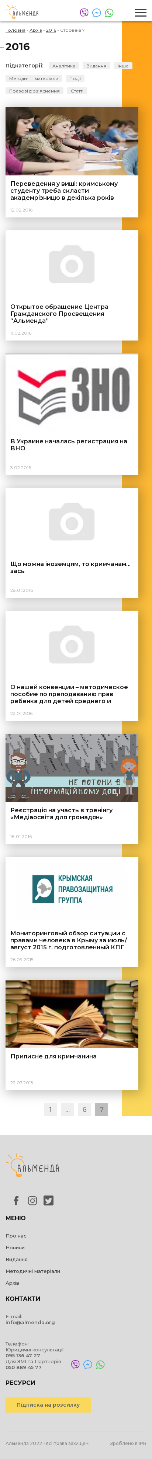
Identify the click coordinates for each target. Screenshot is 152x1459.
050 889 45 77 (24, 1367)
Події (75, 78)
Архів (12, 1283)
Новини (15, 1247)
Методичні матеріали (33, 78)
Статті (77, 91)
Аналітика (63, 66)
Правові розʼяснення (34, 91)
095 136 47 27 (23, 1355)
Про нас (16, 1236)
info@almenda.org (30, 1322)
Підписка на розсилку (48, 1405)
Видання (96, 66)
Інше (123, 66)
